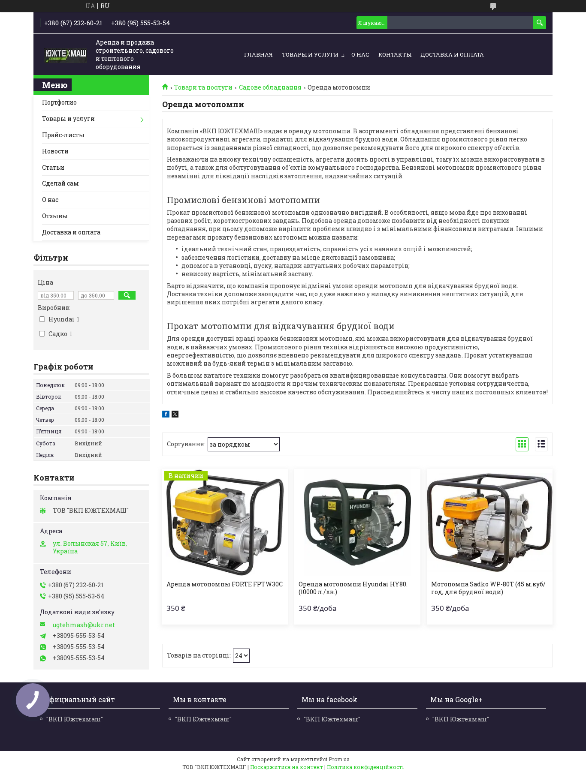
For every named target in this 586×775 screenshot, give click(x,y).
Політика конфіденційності (365, 766)
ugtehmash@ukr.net (84, 625)
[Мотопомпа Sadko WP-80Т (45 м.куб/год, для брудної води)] (490, 522)
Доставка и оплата (452, 54)
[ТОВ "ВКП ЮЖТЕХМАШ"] (65, 55)
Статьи (53, 167)
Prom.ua (339, 759)
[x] (175, 415)
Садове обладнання (270, 87)
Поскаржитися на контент (286, 766)
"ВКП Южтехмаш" (74, 719)
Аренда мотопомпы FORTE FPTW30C (224, 584)
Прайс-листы (63, 135)
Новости (55, 151)
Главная (258, 54)
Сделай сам (60, 183)
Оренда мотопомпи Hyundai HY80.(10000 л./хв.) (353, 588)
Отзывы (55, 216)
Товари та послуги (203, 87)
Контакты (394, 54)
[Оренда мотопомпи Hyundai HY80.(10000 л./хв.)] (357, 522)
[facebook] (165, 415)
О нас (360, 54)
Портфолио (59, 102)
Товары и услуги (310, 54)
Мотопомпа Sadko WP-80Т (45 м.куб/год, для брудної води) (488, 588)
